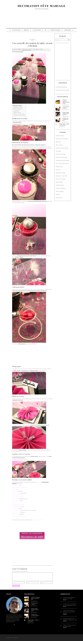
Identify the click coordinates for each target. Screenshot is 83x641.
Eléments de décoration (18, 108)
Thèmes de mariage (59, 191)
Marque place (16, 111)
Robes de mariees (59, 182)
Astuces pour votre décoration (62, 138)
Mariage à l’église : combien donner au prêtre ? (65, 113)
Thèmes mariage (67, 30)
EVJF (45, 30)
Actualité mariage (37, 30)
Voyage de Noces (59, 197)
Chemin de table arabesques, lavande (20, 487)
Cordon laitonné (16, 508)
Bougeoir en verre (16, 489)
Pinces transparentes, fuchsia (18, 504)
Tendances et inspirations (60, 188)
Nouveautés (58, 169)
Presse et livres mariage (60, 178)
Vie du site (58, 194)
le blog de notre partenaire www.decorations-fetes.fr (37, 451)
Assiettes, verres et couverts (19, 113)
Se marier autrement (60, 185)
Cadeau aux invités (17, 109)
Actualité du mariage (60, 135)
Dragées (14, 502)
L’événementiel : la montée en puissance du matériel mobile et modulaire (69, 612)
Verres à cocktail (16, 514)
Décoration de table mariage (61, 157)
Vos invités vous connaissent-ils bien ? (65, 119)
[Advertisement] (40, 20)
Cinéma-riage (58, 151)
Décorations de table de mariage (62, 90)
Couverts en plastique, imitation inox (20, 516)
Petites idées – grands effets (61, 175)
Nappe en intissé (16, 485)
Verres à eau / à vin (16, 512)
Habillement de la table (18, 107)
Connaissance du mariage (61, 154)
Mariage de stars (59, 166)
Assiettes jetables (16, 510)
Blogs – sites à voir (59, 144)
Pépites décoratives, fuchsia (18, 496)
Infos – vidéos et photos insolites (62, 163)
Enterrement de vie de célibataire (62, 160)
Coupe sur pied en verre (17, 494)
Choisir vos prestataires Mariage (62, 148)
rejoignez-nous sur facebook (38, 519)
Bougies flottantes (16, 493)
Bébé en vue (26, 30)
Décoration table (16, 30)
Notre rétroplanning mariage (61, 87)
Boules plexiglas (16, 498)
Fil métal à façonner (16, 500)
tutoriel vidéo (23, 451)
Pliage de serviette (17, 112)
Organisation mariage (55, 30)
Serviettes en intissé (17, 506)
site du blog (39, 482)
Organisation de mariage (60, 172)
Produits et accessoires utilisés (19, 115)
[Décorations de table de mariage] (32, 531)
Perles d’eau (15, 491)
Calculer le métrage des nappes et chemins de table (35, 598)
